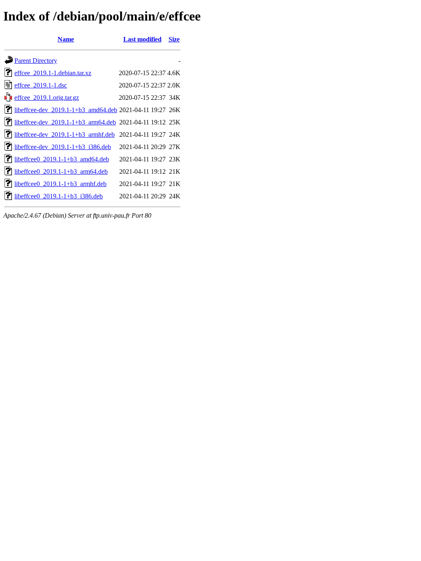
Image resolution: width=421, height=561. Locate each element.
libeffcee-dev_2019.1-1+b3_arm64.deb (65, 122)
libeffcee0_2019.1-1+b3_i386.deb (58, 196)
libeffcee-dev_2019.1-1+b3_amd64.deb (65, 109)
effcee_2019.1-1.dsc (40, 85)
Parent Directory (35, 60)
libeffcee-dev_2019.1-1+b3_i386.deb (62, 146)
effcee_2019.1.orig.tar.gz (46, 97)
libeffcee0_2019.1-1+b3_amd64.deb (61, 159)
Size (174, 39)
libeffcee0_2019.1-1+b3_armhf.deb (60, 183)
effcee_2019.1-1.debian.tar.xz (52, 72)
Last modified (142, 39)
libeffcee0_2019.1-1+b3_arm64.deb (61, 171)
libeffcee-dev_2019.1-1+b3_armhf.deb (64, 134)
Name (66, 39)
